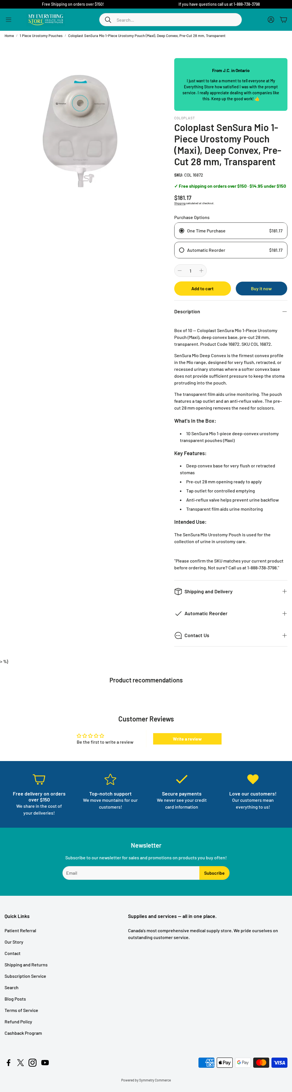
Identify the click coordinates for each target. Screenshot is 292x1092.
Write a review (187, 738)
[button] (171, 19)
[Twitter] (20, 1062)
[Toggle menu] (9, 20)
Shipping (179, 203)
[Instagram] (32, 1063)
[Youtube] (45, 1063)
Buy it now (261, 288)
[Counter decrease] (180, 270)
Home (9, 35)
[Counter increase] (201, 270)
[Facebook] (9, 1063)
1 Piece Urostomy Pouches (41, 35)
